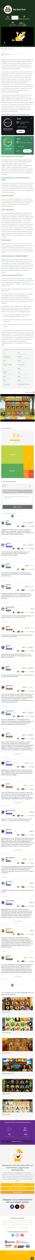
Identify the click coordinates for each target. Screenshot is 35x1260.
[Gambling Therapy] (19, 1246)
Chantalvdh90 (9, 711)
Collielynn (8, 761)
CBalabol (8, 645)
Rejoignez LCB (17, 1192)
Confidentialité (25, 1251)
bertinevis (8, 928)
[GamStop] (28, 1246)
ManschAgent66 (10, 607)
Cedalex (8, 564)
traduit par (27, 526)
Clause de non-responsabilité (13, 1251)
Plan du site (26, 1253)
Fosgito (8, 666)
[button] (2, 1131)
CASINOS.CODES (10, 900)
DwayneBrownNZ (10, 857)
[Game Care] (10, 1242)
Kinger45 (8, 543)
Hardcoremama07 (10, 810)
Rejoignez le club (16, 1141)
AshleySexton (9, 685)
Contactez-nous (24, 1227)
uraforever (8, 829)
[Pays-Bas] (14, 716)
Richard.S (7, 54)
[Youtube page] (22, 1235)
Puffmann (8, 584)
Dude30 (8, 626)
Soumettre (19, 507)
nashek (8, 783)
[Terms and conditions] (22, 1242)
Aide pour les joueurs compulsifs (14, 1253)
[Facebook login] (12, 1206)
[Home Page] (2, 49)
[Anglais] (18, 526)
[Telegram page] (13, 1235)
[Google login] (22, 1206)
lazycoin (8, 733)
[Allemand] (14, 548)
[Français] (23, 526)
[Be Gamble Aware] (8, 1246)
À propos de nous (11, 1227)
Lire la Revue (18, 151)
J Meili (7, 521)
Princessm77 (9, 881)
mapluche (8, 956)
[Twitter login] (17, 1206)
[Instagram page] (18, 1235)
